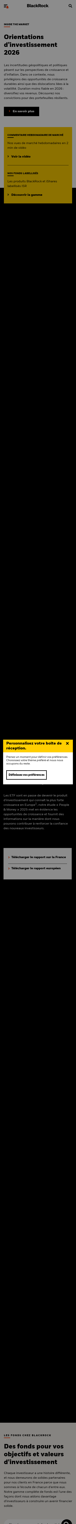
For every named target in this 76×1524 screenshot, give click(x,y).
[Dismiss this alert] (67, 743)
